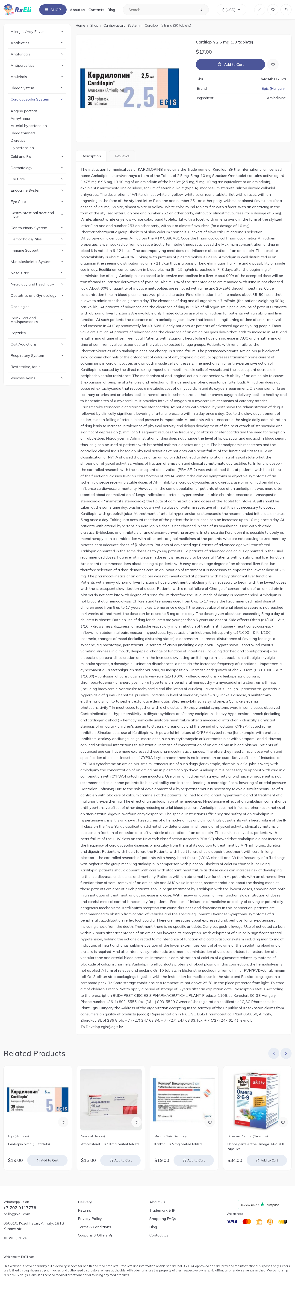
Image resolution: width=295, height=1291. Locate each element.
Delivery (85, 1202)
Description (91, 156)
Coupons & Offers (93, 1235)
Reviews (122, 156)
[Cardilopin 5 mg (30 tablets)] (37, 1099)
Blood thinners (23, 133)
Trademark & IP (162, 1210)
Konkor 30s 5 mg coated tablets (178, 1144)
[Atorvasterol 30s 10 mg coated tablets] (111, 1099)
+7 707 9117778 (19, 1208)
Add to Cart (234, 64)
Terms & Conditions (94, 1227)
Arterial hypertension (29, 125)
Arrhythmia (20, 118)
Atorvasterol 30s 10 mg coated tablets (110, 1144)
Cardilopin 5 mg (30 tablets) (29, 1144)
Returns (84, 1210)
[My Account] (259, 9)
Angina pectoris (24, 111)
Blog (111, 10)
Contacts (96, 10)
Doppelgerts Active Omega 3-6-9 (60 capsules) (255, 1146)
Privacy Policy (90, 1218)
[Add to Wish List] (273, 64)
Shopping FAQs (162, 1218)
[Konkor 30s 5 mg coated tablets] (184, 1099)
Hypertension (22, 147)
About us (77, 10)
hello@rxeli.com (16, 1214)
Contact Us (158, 1235)
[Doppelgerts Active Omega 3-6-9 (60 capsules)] (257, 1099)
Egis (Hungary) (274, 88)
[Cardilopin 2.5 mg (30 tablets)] (134, 88)
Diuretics (18, 140)
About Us (157, 1202)
